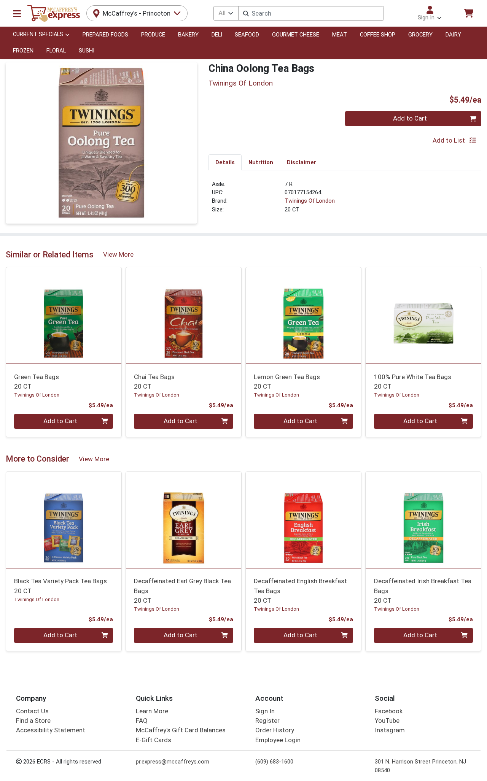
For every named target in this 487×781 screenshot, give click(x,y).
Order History (274, 730)
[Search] (246, 13)
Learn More (152, 711)
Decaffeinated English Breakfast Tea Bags (300, 590)
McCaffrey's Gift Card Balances (181, 730)
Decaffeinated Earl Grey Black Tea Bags (182, 590)
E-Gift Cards (153, 740)
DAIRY (453, 34)
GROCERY (420, 34)
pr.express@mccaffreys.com (172, 761)
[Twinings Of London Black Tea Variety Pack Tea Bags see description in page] (63, 520)
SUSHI (86, 50)
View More (118, 254)
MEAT (339, 34)
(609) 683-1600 (274, 761)
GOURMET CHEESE (295, 34)
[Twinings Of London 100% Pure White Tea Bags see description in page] (423, 315)
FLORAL (56, 50)
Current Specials (38, 34)
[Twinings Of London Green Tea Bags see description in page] (63, 315)
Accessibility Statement (50, 730)
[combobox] (311, 13)
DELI (217, 34)
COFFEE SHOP (377, 34)
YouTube (387, 720)
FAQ (142, 720)
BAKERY (188, 34)
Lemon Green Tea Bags (287, 381)
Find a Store (33, 720)
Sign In (265, 711)
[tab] (225, 162)
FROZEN (23, 50)
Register (267, 720)
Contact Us (32, 711)
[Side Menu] (17, 13)
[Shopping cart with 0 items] (468, 13)
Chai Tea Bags (154, 381)
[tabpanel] (344, 200)
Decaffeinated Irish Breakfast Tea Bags (422, 590)
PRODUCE (153, 34)
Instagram (390, 730)
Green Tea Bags (36, 381)
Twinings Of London (310, 200)
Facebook (389, 711)
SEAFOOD (247, 34)
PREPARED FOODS (105, 34)
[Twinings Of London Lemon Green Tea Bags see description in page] (303, 315)
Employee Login (278, 740)
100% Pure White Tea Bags (412, 381)
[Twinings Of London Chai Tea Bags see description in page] (183, 315)
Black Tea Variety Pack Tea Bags (60, 585)
